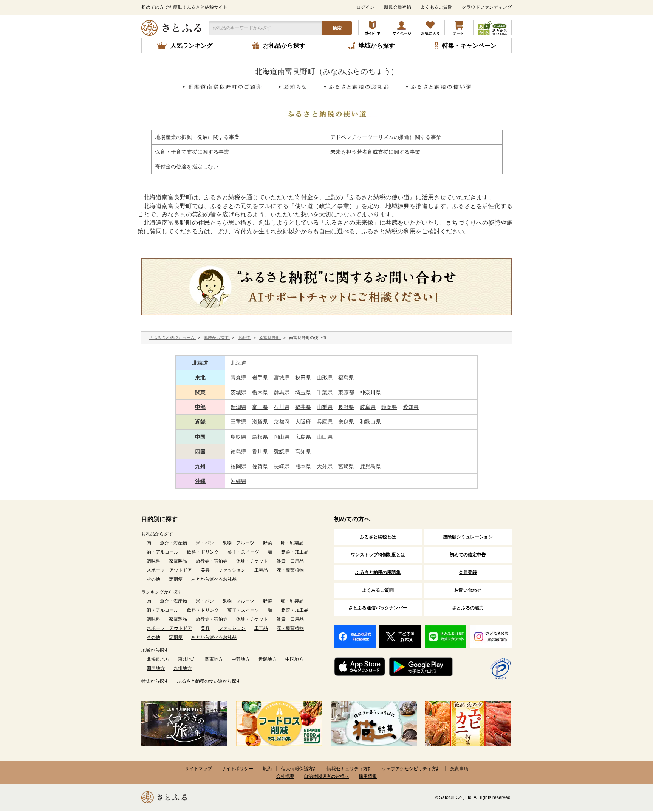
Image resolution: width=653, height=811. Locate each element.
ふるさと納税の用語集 (378, 572)
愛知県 (411, 407)
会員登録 (468, 572)
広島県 (303, 437)
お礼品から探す (157, 534)
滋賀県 (260, 422)
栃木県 (260, 392)
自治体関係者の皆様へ (326, 776)
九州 (200, 466)
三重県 (238, 422)
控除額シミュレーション (468, 537)
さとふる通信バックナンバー (377, 608)
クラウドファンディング (487, 7)
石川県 (281, 407)
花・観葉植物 (290, 570)
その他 (153, 579)
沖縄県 (238, 481)
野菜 (267, 543)
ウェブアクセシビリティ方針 (411, 768)
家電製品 (178, 561)
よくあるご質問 (436, 7)
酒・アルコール (162, 552)
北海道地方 (158, 659)
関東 (200, 392)
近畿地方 (267, 659)
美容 (205, 570)
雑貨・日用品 (290, 561)
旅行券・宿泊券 (211, 561)
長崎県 (281, 466)
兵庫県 (325, 422)
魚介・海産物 (173, 543)
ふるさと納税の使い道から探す (209, 681)
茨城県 (238, 392)
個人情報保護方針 (299, 768)
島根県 (260, 437)
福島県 (346, 378)
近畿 (200, 422)
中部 (200, 407)
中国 (200, 437)
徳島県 (238, 452)
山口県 (325, 437)
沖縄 (200, 481)
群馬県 (281, 392)
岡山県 (281, 437)
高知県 (303, 452)
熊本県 (303, 466)
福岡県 (238, 466)
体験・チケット (252, 561)
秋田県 (303, 378)
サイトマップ (198, 768)
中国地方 (294, 659)
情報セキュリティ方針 (349, 768)
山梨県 (325, 407)
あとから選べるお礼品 (214, 579)
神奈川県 (370, 392)
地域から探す (155, 650)
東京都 (346, 392)
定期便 (176, 579)
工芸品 (261, 570)
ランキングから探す (161, 592)
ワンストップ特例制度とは (378, 554)
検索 (337, 28)
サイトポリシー (237, 768)
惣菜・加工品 (294, 552)
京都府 (281, 422)
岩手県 (260, 378)
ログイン (365, 7)
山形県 (325, 378)
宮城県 (281, 378)
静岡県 (389, 407)
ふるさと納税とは (378, 537)
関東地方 (214, 659)
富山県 (260, 407)
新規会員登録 (397, 7)
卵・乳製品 (292, 543)
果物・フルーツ (238, 543)
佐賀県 (260, 466)
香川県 (260, 452)
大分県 (325, 466)
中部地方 (241, 659)
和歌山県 (370, 422)
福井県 (303, 407)
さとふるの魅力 (468, 608)
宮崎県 (346, 466)
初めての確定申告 (468, 554)
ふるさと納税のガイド (373, 27)
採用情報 (368, 776)
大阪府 (303, 422)
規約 (267, 768)
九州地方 (182, 668)
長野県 (346, 407)
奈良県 (346, 422)
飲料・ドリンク (203, 552)
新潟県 (238, 407)
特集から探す (155, 681)
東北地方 (187, 659)
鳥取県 (238, 437)
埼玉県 (303, 392)
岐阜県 (368, 407)
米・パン (205, 543)
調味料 (153, 561)
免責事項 (459, 768)
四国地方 (156, 668)
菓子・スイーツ (243, 552)
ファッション (232, 570)
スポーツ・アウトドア (169, 570)
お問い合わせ (467, 590)
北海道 (200, 363)
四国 (200, 452)
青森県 (238, 378)
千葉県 (325, 392)
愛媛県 (281, 452)
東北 (200, 378)
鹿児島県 (370, 466)
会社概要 (285, 776)
